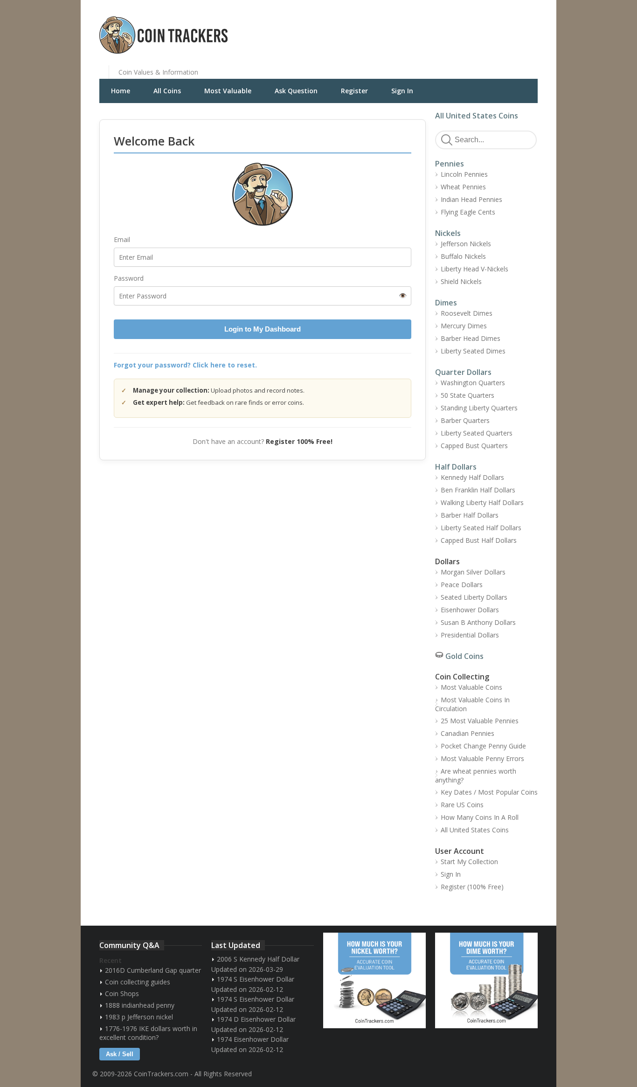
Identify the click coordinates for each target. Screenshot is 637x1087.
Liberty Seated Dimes (473, 350)
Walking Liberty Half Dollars (482, 502)
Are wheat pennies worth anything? (475, 775)
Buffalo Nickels (463, 256)
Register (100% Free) (472, 886)
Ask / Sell (119, 1054)
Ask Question (296, 90)
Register (354, 90)
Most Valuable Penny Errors (482, 758)
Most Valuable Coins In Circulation (472, 704)
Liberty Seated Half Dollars (481, 527)
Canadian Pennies (467, 733)
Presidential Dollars (470, 634)
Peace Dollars (462, 584)
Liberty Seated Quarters (476, 433)
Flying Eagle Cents (468, 212)
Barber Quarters (465, 420)
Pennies (449, 164)
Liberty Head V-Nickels (474, 268)
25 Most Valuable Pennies (480, 720)
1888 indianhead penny (139, 1005)
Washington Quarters (473, 382)
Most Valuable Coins (471, 687)
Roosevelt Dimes (466, 313)
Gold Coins (464, 656)
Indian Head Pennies (471, 199)
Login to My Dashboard (262, 329)
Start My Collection (469, 861)
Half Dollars (456, 467)
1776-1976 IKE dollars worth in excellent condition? (148, 1033)
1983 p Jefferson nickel (139, 1016)
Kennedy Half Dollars (472, 477)
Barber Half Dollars (470, 515)
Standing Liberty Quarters (479, 407)
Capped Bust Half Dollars (479, 540)
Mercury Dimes (464, 325)
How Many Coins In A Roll (480, 817)
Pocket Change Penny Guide (483, 745)
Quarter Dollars (463, 372)
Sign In (402, 90)
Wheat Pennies (463, 186)
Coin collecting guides (137, 981)
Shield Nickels (461, 281)
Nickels (448, 233)
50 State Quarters (467, 395)
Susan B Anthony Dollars (478, 622)
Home (120, 90)
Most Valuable (227, 90)
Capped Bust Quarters (474, 445)
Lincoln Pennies (464, 174)
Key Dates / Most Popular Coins (489, 792)
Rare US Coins (462, 804)
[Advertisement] (432, 28)
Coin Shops (122, 993)
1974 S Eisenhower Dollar (255, 979)
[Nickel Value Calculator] (374, 980)
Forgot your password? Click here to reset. (185, 364)
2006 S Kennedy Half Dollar (258, 959)
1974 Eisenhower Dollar (253, 1039)
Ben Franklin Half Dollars (478, 489)
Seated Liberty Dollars (474, 597)
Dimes (446, 303)
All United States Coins (476, 116)
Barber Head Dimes (470, 338)
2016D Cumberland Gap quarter (153, 970)
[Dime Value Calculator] (486, 980)
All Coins (167, 90)
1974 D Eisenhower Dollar (256, 1019)
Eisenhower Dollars (470, 609)
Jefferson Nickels (466, 243)
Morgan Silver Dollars (473, 572)
